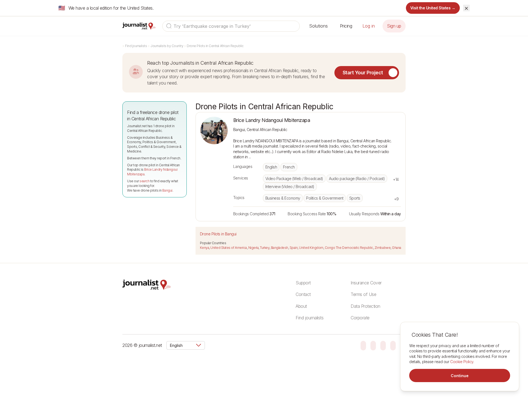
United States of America (228, 248)
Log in (368, 26)
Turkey (264, 248)
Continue (460, 375)
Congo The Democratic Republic (349, 248)
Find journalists (136, 46)
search (144, 181)
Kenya (204, 248)
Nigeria (253, 248)
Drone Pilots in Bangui (218, 234)
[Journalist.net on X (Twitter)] (393, 345)
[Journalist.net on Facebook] (383, 345)
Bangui (167, 190)
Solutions (318, 26)
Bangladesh (279, 248)
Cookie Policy (461, 361)
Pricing (346, 26)
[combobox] (231, 26)
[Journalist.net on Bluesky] (363, 345)
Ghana (396, 248)
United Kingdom (311, 248)
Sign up (394, 26)
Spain (294, 248)
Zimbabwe (383, 248)
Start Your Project (363, 72)
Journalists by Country (166, 46)
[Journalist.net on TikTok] (373, 345)
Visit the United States (433, 8)
